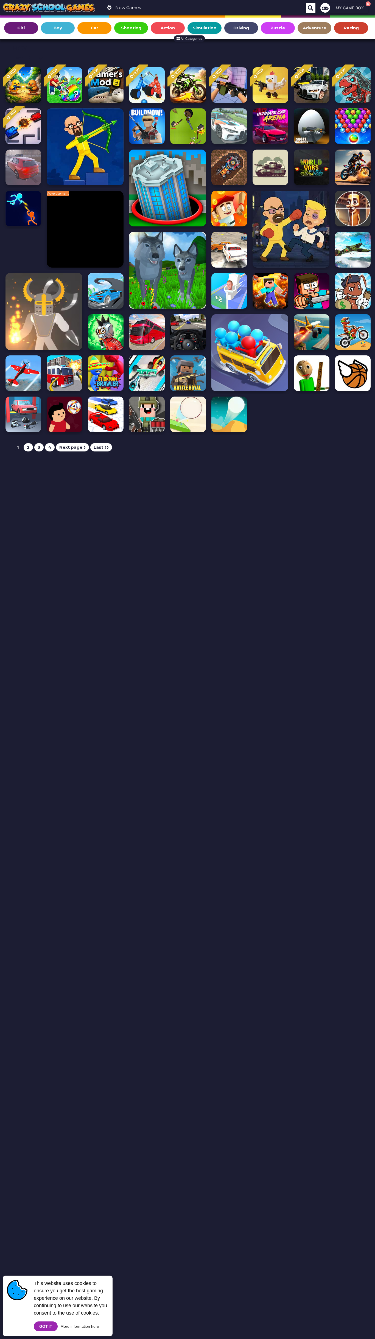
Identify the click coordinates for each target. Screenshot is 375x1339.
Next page (72, 447)
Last (101, 447)
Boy (39, 58)
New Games (127, 7)
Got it (45, 1326)
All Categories (191, 39)
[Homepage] (49, 8)
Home (18, 58)
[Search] (310, 8)
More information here (79, 1326)
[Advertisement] (88, 232)
